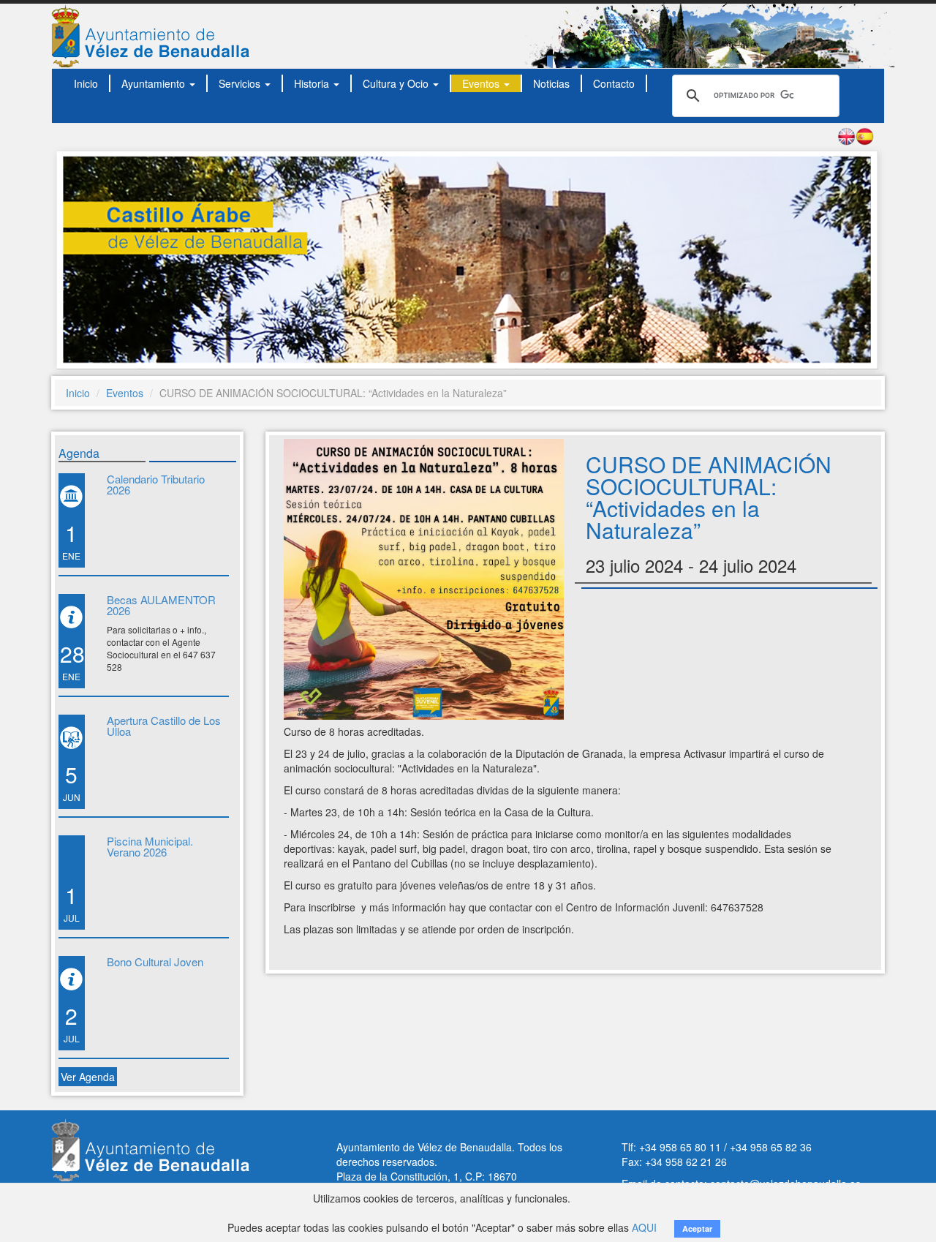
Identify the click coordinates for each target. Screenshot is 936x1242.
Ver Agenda (88, 1076)
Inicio (86, 83)
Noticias (551, 83)
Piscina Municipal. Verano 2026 (150, 846)
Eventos (482, 83)
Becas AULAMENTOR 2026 (161, 605)
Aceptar (697, 1228)
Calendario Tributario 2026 (156, 484)
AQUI (644, 1227)
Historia (313, 83)
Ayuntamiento (154, 83)
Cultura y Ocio (397, 83)
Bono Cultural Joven (155, 961)
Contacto (614, 83)
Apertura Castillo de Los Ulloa (164, 725)
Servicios (241, 83)
